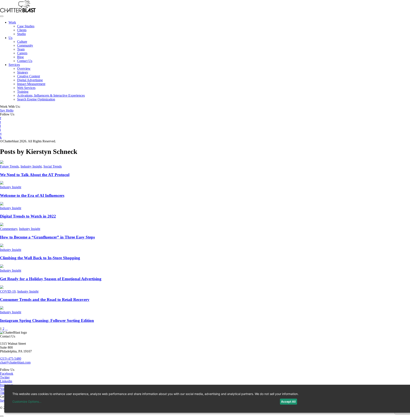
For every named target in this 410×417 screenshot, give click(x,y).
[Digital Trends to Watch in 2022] (1, 204)
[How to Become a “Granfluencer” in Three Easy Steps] (1, 225)
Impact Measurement (31, 84)
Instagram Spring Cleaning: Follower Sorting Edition (47, 320)
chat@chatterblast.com (15, 362)
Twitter (5, 377)
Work (12, 22)
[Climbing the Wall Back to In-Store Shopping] (1, 246)
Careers (22, 53)
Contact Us (24, 61)
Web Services (26, 88)
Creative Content (28, 76)
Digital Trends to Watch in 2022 (28, 216)
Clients (21, 30)
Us (10, 38)
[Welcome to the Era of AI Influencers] (1, 183)
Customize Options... (26, 401)
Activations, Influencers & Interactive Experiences (51, 95)
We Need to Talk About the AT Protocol (34, 174)
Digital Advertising (30, 80)
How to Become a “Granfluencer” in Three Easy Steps (47, 237)
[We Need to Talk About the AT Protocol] (1, 162)
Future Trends (9, 166)
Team (21, 49)
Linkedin (6, 381)
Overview (24, 68)
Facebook (6, 373)
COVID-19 (8, 291)
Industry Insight (31, 166)
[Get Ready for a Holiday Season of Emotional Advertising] (1, 266)
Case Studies (25, 26)
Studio (21, 34)
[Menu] (1, 16)
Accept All (288, 401)
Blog (20, 57)
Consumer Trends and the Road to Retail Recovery (44, 299)
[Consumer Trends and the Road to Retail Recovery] (1, 287)
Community (25, 45)
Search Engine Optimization (36, 99)
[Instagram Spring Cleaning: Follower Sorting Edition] (1, 308)
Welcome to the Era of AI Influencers (32, 195)
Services (14, 64)
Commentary (8, 229)
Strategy (22, 72)
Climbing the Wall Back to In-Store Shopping (40, 258)
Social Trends (52, 166)
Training (22, 91)
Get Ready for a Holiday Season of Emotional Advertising (50, 279)
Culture (22, 41)
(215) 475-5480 (10, 358)
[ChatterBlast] (18, 11)
